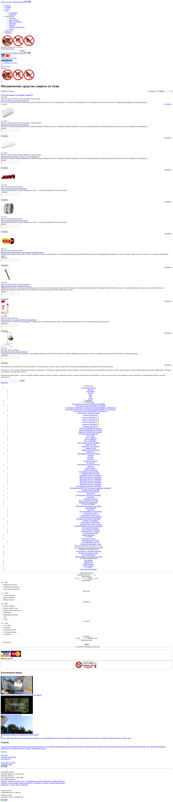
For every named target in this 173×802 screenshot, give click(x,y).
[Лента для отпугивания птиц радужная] (8, 215)
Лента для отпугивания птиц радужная (14, 220)
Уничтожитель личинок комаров (90, 517)
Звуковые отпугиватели (9, 746)
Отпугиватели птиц (88, 538)
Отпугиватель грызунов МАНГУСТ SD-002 (90, 406)
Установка (12, 23)
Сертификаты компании (34, 781)
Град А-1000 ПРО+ (90, 441)
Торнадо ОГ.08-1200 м (90, 426)
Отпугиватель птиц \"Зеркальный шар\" (14, 352)
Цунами (90, 455)
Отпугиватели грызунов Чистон (88, 464)
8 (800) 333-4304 (18, 2)
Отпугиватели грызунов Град (88, 434)
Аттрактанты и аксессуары (90, 515)
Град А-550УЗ (90, 437)
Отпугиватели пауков (90, 533)
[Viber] (29, 2)
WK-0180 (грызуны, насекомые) (91, 484)
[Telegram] (27, 2)
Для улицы (90, 510)
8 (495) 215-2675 (6, 2)
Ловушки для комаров (90, 520)
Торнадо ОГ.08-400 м (89, 422)
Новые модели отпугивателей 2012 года (72, 746)
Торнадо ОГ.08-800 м (89, 424)
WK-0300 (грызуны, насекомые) (91, 475)
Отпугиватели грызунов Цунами (88, 454)
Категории (4, 382)
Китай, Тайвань (88, 566)
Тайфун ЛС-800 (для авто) (91, 450)
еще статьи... (42, 748)
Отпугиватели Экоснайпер (26, 746)
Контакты (8, 32)
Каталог (3, 68)
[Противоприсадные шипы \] (8, 151)
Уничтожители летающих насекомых (88, 506)
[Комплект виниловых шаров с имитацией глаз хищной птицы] (8, 247)
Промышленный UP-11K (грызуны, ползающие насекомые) (90, 488)
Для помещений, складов (90, 542)
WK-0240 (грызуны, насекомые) (91, 481)
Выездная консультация (88, 569)
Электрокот (91, 497)
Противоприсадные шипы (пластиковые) (15, 125)
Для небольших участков (90, 540)
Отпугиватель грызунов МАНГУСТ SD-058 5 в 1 (90, 411)
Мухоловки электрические (90, 522)
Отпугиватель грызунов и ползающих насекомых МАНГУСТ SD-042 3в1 (90, 408)
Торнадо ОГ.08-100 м (90, 415)
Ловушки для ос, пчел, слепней (90, 524)
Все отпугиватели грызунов (88, 501)
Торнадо (90, 389)
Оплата (7, 9)
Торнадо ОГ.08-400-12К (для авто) (90, 432)
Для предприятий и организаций (90, 511)
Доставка (8, 7)
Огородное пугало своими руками (47, 746)
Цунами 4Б (90, 463)
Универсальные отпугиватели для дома (88, 557)
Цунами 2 (90, 457)
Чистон (90, 393)
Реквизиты (12, 14)
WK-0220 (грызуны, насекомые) (91, 479)
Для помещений (90, 508)
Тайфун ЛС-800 (90, 448)
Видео (18, 785)
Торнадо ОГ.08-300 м (89, 420)
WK (90, 397)
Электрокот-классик (90, 499)
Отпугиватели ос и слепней (90, 531)
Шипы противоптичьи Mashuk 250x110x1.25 (16, 286)
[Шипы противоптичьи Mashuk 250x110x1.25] (8, 281)
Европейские (88, 562)
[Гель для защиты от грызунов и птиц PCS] (17, 95)
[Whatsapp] (25, 2)
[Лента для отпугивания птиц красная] (8, 183)
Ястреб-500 (90, 493)
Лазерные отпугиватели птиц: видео (99, 746)
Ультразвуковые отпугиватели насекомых (88, 526)
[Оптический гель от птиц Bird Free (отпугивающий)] (5, 315)
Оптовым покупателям (17, 27)
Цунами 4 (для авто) (90, 461)
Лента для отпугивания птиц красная (13, 188)
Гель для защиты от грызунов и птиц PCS (15, 100)
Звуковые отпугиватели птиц (58, 738)
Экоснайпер (90, 391)
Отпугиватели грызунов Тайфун (88, 443)
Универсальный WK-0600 (90, 473)
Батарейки (88, 400)
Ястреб (90, 398)
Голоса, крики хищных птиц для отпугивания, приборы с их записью (24, 738)
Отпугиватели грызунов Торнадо (88, 413)
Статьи (11, 29)
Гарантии (12, 18)
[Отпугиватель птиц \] (7, 347)
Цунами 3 (90, 459)
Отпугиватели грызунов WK (88, 472)
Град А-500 (90, 435)
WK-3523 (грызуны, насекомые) (91, 477)
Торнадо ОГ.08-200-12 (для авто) (90, 428)
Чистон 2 (90, 466)
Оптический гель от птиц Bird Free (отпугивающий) (19, 320)
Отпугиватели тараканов (90, 529)
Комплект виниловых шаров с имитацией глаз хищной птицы (22, 252)
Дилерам (12, 25)
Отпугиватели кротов (88, 388)
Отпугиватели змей (88, 555)
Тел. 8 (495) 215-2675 (8, 763)
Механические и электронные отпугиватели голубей (86, 738)
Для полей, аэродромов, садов (90, 544)
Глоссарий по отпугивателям (121, 746)
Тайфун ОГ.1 (90, 452)
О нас (23, 781)
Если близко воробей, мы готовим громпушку (147, 746)
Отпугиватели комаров (90, 528)
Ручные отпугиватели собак (88, 553)
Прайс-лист (9, 31)
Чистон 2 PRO (90, 468)
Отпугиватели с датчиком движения (88, 551)
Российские (88, 560)
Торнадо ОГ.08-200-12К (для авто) (90, 430)
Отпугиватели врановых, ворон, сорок (118, 738)
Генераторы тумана (90, 513)
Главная (7, 5)
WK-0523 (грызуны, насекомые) (91, 482)
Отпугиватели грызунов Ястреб (89, 491)
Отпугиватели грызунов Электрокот (88, 495)
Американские (88, 564)
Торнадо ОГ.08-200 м (89, 417)
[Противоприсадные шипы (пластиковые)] (8, 119)
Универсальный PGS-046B (90, 490)
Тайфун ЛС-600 (90, 444)
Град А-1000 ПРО (90, 439)
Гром (90, 395)
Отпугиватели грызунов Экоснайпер (88, 486)
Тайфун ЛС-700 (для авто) (91, 446)
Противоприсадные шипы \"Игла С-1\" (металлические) (20, 156)
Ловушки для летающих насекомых (88, 519)
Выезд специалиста (15, 22)
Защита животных (88, 535)
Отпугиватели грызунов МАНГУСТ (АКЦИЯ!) (88, 404)
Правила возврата (58, 781)
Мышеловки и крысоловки (88, 502)
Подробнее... (168, 104)
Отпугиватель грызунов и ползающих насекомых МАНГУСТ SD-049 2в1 (90, 409)
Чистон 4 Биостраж (90, 470)
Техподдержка (14, 20)
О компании (13, 13)
